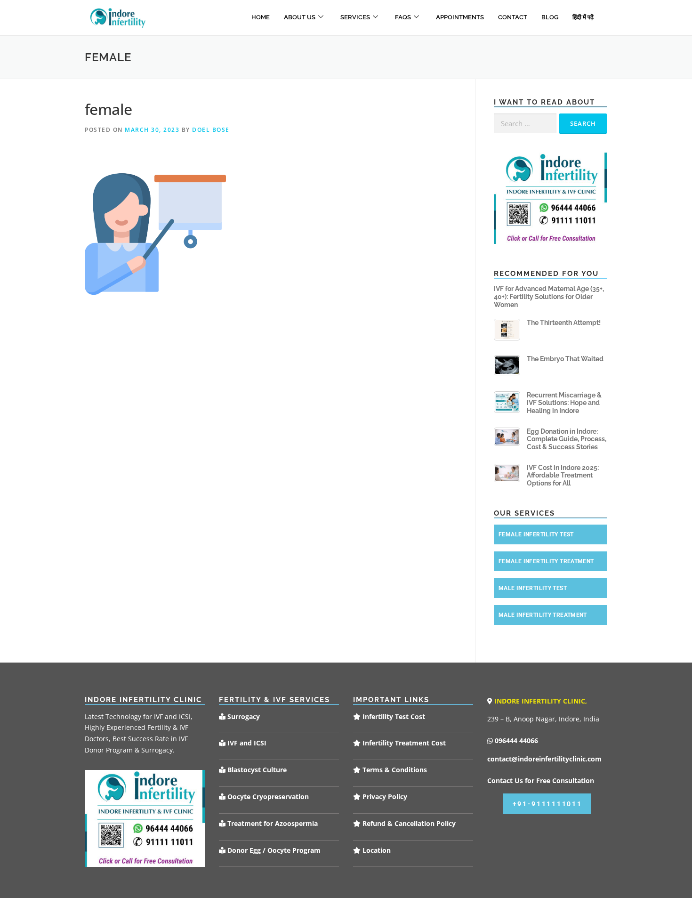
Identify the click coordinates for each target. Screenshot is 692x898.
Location (376, 850)
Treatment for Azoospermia (271, 823)
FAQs (403, 17)
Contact (512, 17)
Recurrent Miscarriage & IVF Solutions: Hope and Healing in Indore (564, 403)
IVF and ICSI (245, 742)
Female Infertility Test (536, 534)
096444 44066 (515, 740)
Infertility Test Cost (393, 716)
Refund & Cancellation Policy (408, 823)
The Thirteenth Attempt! (564, 322)
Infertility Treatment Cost (403, 742)
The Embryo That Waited (565, 359)
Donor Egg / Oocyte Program (274, 850)
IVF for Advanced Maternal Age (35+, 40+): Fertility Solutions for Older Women (549, 296)
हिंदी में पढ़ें (583, 17)
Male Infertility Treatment (543, 615)
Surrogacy (242, 716)
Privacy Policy (384, 796)
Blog (549, 17)
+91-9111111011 (547, 804)
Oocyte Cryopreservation (267, 796)
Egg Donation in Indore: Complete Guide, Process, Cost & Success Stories (566, 439)
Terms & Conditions (394, 769)
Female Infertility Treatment (546, 561)
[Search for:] (525, 123)
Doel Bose (211, 130)
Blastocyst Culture (256, 769)
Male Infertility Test (533, 588)
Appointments (460, 17)
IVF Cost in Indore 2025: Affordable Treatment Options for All (563, 475)
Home (260, 17)
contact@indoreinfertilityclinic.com (544, 758)
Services (355, 17)
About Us (299, 17)
